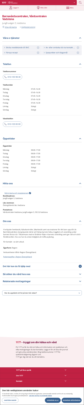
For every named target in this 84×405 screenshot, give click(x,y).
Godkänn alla (52, 400)
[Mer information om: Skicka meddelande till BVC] (38, 47)
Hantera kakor (10, 400)
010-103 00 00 (14, 124)
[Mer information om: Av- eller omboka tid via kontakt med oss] (78, 47)
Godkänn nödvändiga (72, 400)
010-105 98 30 (14, 77)
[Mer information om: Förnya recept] (38, 52)
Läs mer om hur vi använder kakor (40, 396)
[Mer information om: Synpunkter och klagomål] (78, 52)
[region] (42, 396)
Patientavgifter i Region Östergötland (17, 257)
